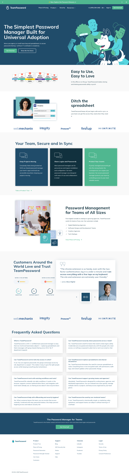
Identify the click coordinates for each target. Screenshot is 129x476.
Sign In (108, 8)
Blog (56, 444)
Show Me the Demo (27, 51)
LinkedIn (79, 444)
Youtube (79, 453)
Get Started (10, 51)
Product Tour (37, 444)
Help (56, 457)
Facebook (80, 450)
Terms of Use (102, 447)
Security (62, 8)
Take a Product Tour (22, 190)
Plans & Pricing (43, 8)
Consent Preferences (105, 453)
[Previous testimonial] (76, 297)
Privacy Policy (103, 450)
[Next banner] (122, 2)
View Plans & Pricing (73, 240)
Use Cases (36, 457)
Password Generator (39, 450)
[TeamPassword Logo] (16, 7)
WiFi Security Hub (60, 447)
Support (57, 453)
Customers (36, 460)
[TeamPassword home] (20, 441)
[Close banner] (126, 2)
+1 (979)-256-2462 (94, 8)
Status (57, 450)
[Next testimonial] (95, 297)
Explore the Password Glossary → (65, 2)
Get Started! (118, 8)
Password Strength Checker (41, 453)
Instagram (80, 447)
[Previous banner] (2, 2)
